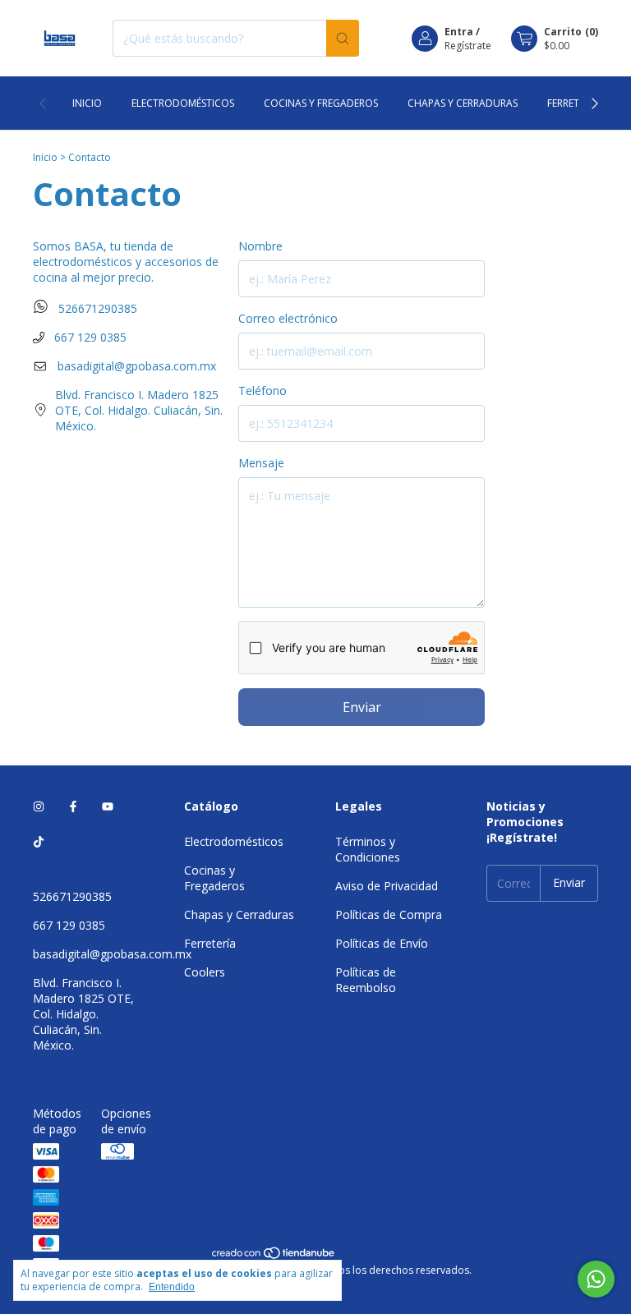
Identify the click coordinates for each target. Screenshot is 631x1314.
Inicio (87, 103)
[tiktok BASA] (38, 841)
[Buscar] (342, 38)
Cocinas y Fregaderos (321, 103)
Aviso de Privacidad (386, 886)
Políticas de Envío (381, 943)
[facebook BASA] (73, 806)
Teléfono (262, 390)
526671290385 (96, 308)
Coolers (204, 972)
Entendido (172, 1287)
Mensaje (261, 463)
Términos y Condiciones (367, 849)
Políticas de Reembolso (365, 979)
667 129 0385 (89, 337)
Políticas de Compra (388, 914)
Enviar (362, 707)
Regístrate (467, 46)
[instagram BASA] (38, 806)
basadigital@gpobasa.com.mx (137, 366)
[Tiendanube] (274, 1256)
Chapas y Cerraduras (463, 103)
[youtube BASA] (107, 806)
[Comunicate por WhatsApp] (596, 1279)
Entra (458, 32)
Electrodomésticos (182, 103)
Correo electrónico (288, 318)
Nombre (260, 246)
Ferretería (573, 103)
